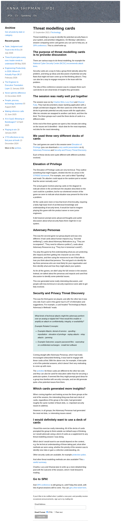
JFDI (9, 15)
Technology (56, 32)
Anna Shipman (24, 9)
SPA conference (40, 46)
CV (16, 15)
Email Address (40, 504)
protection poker (79, 455)
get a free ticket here (77, 488)
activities (40, 371)
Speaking (26, 15)
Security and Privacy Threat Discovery (70, 150)
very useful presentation (69, 147)
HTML (50, 512)
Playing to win (11, 130)
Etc (35, 15)
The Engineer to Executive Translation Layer (14, 85)
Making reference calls (14, 111)
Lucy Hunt (69, 102)
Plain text (59, 512)
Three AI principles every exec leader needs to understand (15, 60)
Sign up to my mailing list (109, 21)
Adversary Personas (41, 150)
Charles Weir (58, 102)
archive (18, 148)
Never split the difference (15, 93)
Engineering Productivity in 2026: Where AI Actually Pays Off (15, 71)
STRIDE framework (41, 176)
